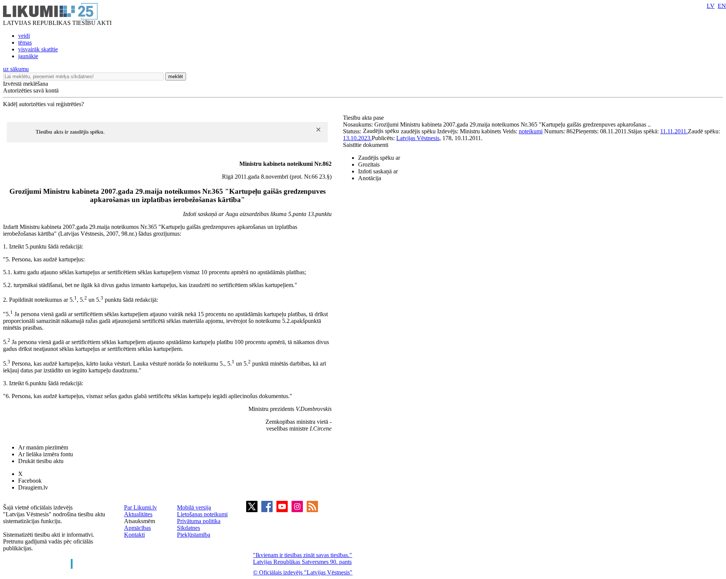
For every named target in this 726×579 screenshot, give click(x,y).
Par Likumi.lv (140, 507)
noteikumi (531, 131)
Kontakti (134, 534)
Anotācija (369, 178)
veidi (24, 35)
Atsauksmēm (139, 521)
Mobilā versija (194, 507)
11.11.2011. (674, 131)
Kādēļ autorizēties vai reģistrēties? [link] (43, 104)
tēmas (25, 42)
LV (711, 6)
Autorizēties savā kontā (31, 90)
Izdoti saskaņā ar (378, 171)
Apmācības (137, 528)
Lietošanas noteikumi (202, 514)
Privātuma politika (198, 521)
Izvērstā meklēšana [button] (25, 83)
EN (722, 6)
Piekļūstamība (193, 534)
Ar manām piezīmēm (43, 447)
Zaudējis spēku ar (379, 157)
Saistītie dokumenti (365, 145)
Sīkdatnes (188, 528)
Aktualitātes (138, 514)
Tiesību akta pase (364, 117)
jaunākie (28, 56)
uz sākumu (16, 69)
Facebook (30, 480)
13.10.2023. (357, 138)
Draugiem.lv (33, 487)
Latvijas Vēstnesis (417, 138)
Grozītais (369, 164)
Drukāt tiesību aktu (41, 461)
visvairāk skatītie (38, 49)
